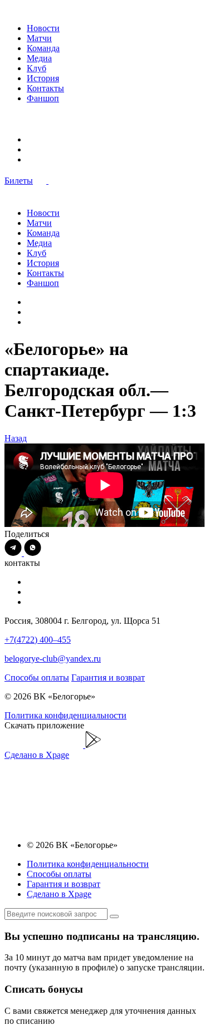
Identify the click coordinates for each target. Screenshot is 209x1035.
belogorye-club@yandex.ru (52, 658)
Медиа (39, 58)
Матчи (39, 38)
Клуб (36, 68)
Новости (43, 28)
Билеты (18, 180)
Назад (15, 438)
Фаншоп (43, 98)
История (43, 78)
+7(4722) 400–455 (37, 639)
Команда (43, 48)
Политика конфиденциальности (65, 715)
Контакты (45, 88)
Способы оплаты (36, 677)
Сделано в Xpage (36, 755)
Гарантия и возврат (108, 677)
